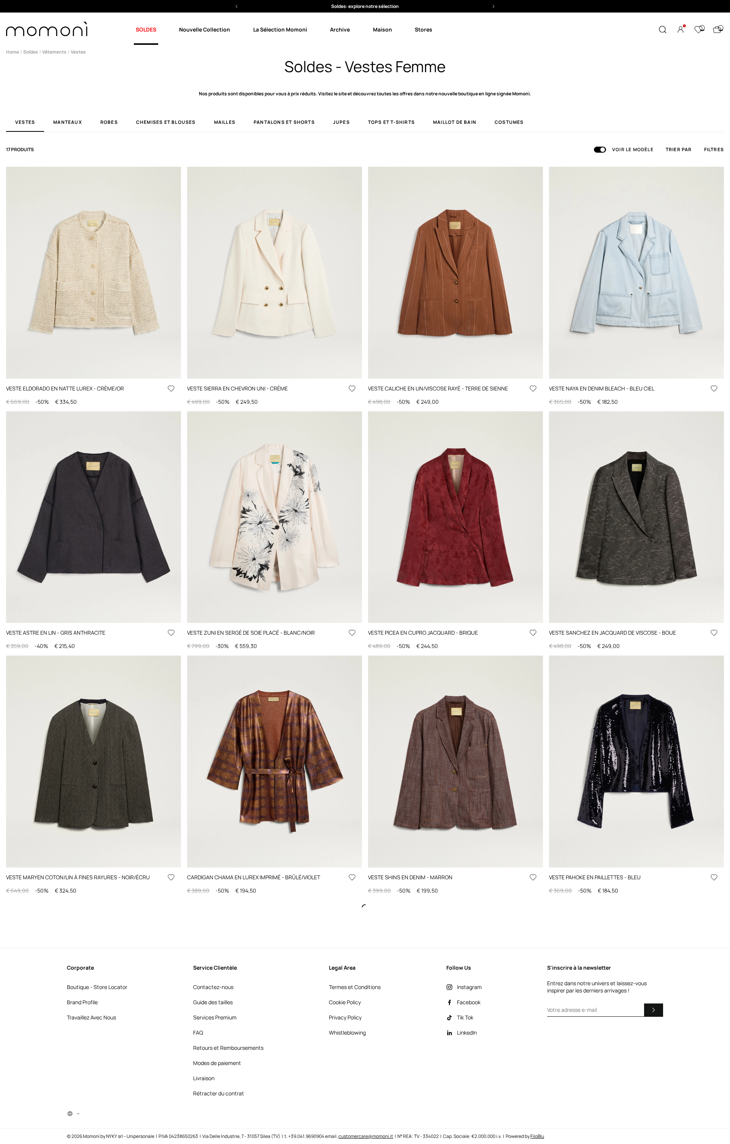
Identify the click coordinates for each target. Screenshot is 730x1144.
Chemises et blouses (166, 122)
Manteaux (67, 122)
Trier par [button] (679, 149)
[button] (365, 6)
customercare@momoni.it (365, 1136)
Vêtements (54, 52)
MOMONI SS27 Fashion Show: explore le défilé (365, 6)
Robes (109, 122)
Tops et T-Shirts (391, 122)
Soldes (30, 52)
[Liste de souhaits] (698, 29)
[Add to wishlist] (171, 388)
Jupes (341, 122)
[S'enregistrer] (653, 1009)
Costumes (509, 122)
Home (12, 52)
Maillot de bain (454, 122)
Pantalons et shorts (284, 122)
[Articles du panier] (717, 29)
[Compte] (680, 29)
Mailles (224, 122)
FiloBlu (537, 1136)
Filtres (714, 149)
